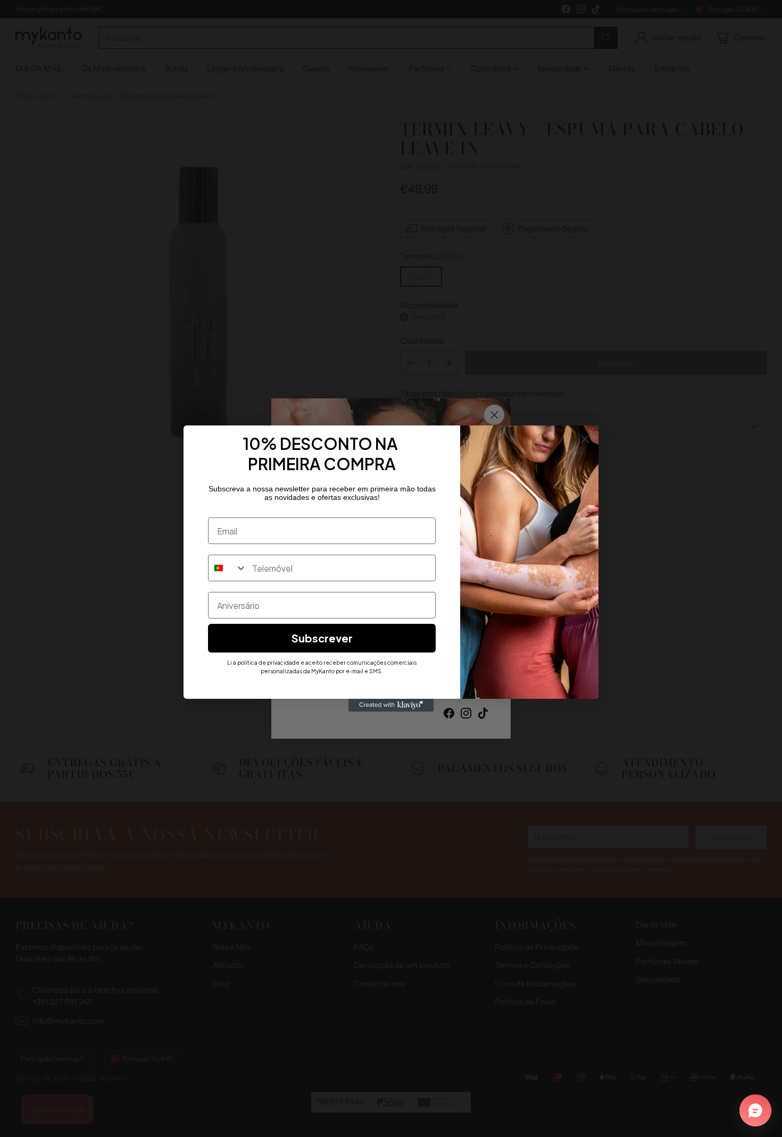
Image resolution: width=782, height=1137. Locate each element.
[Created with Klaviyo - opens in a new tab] (391, 705)
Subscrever (322, 638)
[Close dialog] (585, 439)
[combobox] (228, 568)
